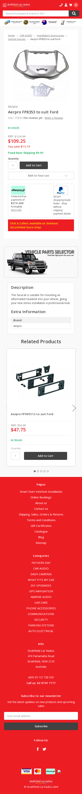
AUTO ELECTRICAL (41, 631)
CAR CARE (41, 602)
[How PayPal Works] (60, 190)
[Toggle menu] (8, 5)
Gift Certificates (41, 526)
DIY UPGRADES (41, 585)
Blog (41, 537)
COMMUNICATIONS (41, 614)
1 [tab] (35, 471)
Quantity (16, 448)
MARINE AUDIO (41, 597)
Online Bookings (41, 497)
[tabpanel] (41, 407)
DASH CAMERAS (41, 574)
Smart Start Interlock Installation (41, 491)
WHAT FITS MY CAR (41, 580)
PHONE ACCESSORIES (41, 608)
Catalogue (41, 531)
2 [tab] (38, 471)
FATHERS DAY (41, 563)
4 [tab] (44, 471)
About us (41, 503)
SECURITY (41, 619)
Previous (7, 408)
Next (74, 408)
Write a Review (54, 118)
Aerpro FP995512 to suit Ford (32, 414)
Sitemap (41, 543)
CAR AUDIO (41, 568)
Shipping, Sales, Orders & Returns (41, 514)
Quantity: (13, 158)
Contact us (41, 508)
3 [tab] (41, 471)
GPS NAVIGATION (41, 591)
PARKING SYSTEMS (41, 625)
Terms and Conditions (41, 520)
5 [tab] (48, 471)
